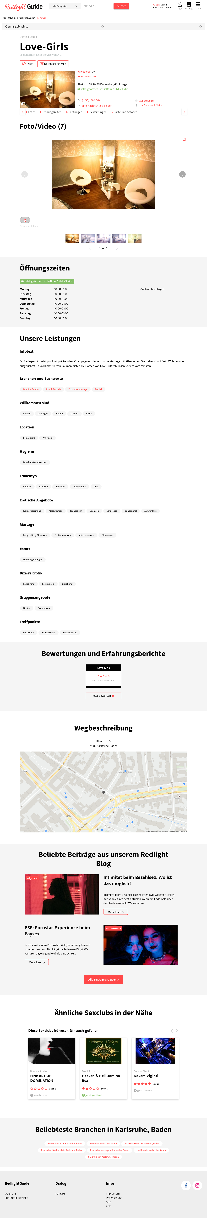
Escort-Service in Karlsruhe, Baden (142, 1144)
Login (180, 8)
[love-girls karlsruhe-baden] (72, 238)
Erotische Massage (77, 389)
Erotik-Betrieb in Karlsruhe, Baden (65, 1144)
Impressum (113, 1193)
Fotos (31, 112)
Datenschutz (113, 1198)
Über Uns (10, 1193)
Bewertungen (98, 112)
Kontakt (60, 1193)
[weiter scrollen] (184, 111)
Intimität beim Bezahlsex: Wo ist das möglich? (138, 880)
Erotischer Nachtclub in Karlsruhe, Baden (61, 1150)
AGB (108, 1202)
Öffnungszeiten (52, 112)
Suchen (121, 6)
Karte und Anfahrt (125, 112)
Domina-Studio (29, 37)
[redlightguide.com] (26, 6)
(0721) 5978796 (91, 100)
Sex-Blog (188, 8)
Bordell (98, 389)
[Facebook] (186, 1185)
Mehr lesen (114, 912)
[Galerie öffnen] (47, 89)
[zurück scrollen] (22, 111)
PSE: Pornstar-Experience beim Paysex (57, 931)
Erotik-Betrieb (53, 389)
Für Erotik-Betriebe (16, 1198)
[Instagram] (197, 1185)
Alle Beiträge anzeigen (102, 979)
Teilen (29, 64)
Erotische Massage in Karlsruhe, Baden (109, 1150)
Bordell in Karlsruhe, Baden (103, 1144)
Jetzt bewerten (102, 695)
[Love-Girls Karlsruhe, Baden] (184, 139)
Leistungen (75, 112)
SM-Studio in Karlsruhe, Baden (103, 1157)
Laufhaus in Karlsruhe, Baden (151, 1150)
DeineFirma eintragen (162, 6)
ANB (108, 1206)
